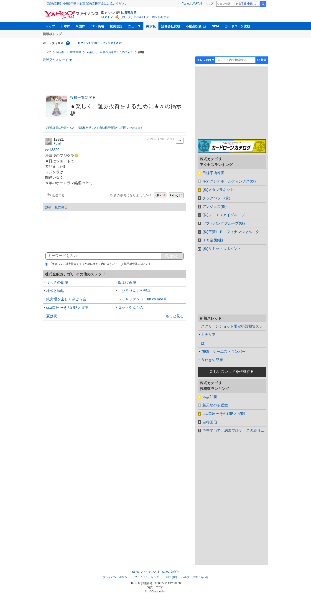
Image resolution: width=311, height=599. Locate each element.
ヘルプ (208, 3)
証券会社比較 (170, 26)
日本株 (65, 26)
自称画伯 (209, 422)
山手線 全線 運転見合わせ (249, 3)
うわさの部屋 (57, 282)
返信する (58, 195)
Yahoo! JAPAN (192, 3)
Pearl (57, 143)
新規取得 (131, 12)
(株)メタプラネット (218, 190)
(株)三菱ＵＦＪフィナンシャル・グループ (234, 232)
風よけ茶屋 (127, 282)
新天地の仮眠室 (215, 405)
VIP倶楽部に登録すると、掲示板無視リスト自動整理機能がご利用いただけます (94, 127)
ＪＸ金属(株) (212, 240)
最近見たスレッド (55, 60)
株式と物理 (55, 291)
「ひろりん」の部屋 (134, 291)
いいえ (176, 195)
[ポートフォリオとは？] (67, 43)
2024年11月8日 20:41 (160, 139)
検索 (263, 4)
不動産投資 (194, 26)
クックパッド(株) (216, 198)
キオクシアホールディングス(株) (229, 181)
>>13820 (52, 150)
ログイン (107, 17)
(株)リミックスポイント (221, 249)
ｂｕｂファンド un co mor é (142, 299)
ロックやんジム (130, 308)
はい (160, 195)
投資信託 (116, 26)
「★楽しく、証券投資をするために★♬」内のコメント (83, 263)
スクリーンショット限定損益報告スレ (232, 326)
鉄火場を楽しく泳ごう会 (66, 299)
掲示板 (151, 26)
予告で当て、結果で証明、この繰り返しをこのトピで (234, 430)
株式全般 (75, 52)
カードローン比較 (237, 26)
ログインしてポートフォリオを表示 (100, 43)
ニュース (134, 26)
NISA (215, 26)
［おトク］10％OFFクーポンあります (144, 17)
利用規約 (171, 577)
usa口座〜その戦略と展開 (67, 308)
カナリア (208, 335)
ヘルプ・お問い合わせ (195, 577)
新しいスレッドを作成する (232, 371)
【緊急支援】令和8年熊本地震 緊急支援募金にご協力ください (86, 3)
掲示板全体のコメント (137, 263)
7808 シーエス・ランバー (223, 351)
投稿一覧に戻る (83, 97)
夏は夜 (51, 316)
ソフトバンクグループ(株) (223, 223)
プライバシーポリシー (116, 577)
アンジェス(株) (214, 206)
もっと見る (175, 316)
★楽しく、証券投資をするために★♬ (110, 52)
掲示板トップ (52, 34)
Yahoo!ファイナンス (144, 571)
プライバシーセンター (148, 577)
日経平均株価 (213, 173)
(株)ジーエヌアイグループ (223, 215)
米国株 (80, 26)
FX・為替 (97, 26)
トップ (50, 26)
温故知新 (209, 397)
